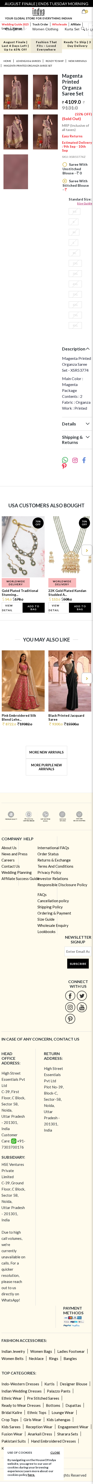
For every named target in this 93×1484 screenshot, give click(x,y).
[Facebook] (70, 995)
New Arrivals (77, 60)
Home (7, 60)
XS (74, 211)
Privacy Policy (49, 872)
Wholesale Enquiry (52, 925)
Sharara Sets (67, 1434)
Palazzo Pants (58, 1391)
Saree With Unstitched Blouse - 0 (75, 168)
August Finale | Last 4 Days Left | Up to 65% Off (15, 45)
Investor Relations (52, 878)
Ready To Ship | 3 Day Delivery (77, 44)
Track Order (40, 24)
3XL (75, 273)
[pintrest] (70, 1019)
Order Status (48, 854)
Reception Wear (39, 1427)
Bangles (70, 1358)
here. (31, 1475)
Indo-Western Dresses (20, 1384)
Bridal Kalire (11, 1412)
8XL (75, 325)
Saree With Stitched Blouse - (75, 185)
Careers (8, 860)
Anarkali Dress (40, 1434)
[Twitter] (82, 995)
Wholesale (59, 24)
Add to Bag (33, 608)
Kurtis (49, 1384)
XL (74, 253)
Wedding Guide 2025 (15, 24)
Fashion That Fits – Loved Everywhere (46, 45)
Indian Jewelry (13, 1351)
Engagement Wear (73, 1427)
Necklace (36, 1358)
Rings (53, 1358)
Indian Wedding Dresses (21, 1391)
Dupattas (73, 1405)
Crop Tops (9, 1419)
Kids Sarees (11, 1427)
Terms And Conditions (55, 866)
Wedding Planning (16, 872)
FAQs (42, 894)
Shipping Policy (50, 907)
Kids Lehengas (58, 1419)
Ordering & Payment (54, 913)
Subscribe (78, 964)
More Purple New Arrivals (46, 767)
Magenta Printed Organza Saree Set (28, 65)
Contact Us (10, 866)
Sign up (17, 28)
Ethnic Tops (36, 1412)
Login (5, 28)
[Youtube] (82, 1007)
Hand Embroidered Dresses (53, 1441)
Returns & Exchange (54, 860)
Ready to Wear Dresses (21, 1405)
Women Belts (12, 1358)
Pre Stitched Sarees (43, 1398)
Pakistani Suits (13, 1441)
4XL (75, 284)
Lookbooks (46, 931)
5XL (75, 294)
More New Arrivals (46, 752)
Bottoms (53, 1405)
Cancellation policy (53, 900)
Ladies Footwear (71, 1351)
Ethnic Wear (11, 1398)
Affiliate (76, 24)
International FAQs (53, 847)
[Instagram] (70, 1007)
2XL (75, 263)
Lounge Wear (63, 1412)
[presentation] (7, 550)
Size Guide (84, 203)
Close (55, 1452)
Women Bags (41, 1351)
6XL (75, 305)
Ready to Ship (54, 60)
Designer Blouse (73, 1384)
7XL (75, 315)
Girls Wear (32, 1419)
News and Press (14, 854)
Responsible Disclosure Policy (62, 884)
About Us (9, 847)
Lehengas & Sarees (28, 60)
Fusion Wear (12, 1434)
